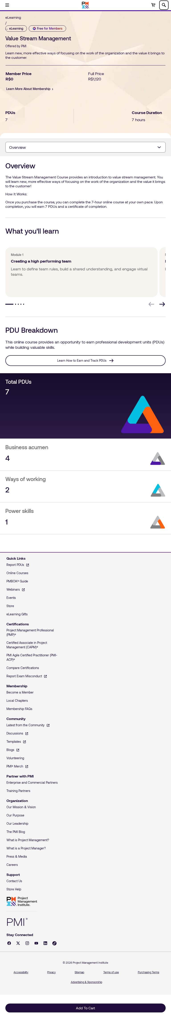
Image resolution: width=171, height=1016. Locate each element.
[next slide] (162, 304)
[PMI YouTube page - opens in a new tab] (36, 943)
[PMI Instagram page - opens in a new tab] (27, 943)
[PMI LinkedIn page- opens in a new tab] (45, 943)
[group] (81, 272)
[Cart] (153, 5)
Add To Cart (85, 1008)
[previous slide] (151, 304)
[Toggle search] (163, 5)
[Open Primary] (7, 5)
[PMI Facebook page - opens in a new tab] (9, 943)
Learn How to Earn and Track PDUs (81, 360)
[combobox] (85, 147)
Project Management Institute (21, 901)
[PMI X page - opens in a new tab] (18, 943)
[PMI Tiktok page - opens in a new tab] (54, 943)
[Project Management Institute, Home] (85, 5)
